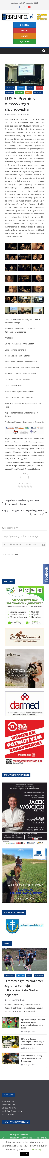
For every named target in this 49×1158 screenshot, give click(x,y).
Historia (30, 88)
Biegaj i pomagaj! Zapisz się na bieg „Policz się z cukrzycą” (23, 512)
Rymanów (25, 41)
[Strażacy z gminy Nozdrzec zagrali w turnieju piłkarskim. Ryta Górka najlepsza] (24, 959)
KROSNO (39, 88)
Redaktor (26, 115)
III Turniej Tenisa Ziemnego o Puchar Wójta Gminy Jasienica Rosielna (32, 1042)
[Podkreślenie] (10, 544)
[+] (35, 544)
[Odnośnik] (29, 544)
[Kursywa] (7, 544)
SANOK (28, 92)
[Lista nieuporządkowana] (20, 544)
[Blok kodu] (26, 544)
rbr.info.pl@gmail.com (12, 1111)
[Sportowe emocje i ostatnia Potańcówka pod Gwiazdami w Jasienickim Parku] (10, 1026)
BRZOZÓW (21, 88)
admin (24, 1000)
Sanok (24, 36)
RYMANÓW (19, 92)
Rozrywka (9, 92)
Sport (29, 975)
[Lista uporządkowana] (17, 544)
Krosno (24, 30)
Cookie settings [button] (35, 1149)
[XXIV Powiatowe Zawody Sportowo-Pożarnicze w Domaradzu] (10, 1060)
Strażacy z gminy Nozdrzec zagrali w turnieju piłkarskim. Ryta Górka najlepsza (24, 988)
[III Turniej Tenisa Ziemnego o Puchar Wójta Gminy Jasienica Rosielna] (10, 1043)
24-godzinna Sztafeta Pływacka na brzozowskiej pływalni (22, 502)
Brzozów (24, 24)
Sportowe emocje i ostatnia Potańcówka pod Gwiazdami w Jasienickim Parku (33, 1023)
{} (33, 544)
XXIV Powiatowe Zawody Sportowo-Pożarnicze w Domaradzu (31, 1058)
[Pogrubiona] (4, 544)
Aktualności (10, 88)
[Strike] (14, 544)
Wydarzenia (38, 92)
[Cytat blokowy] (23, 544)
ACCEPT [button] (25, 1154)
